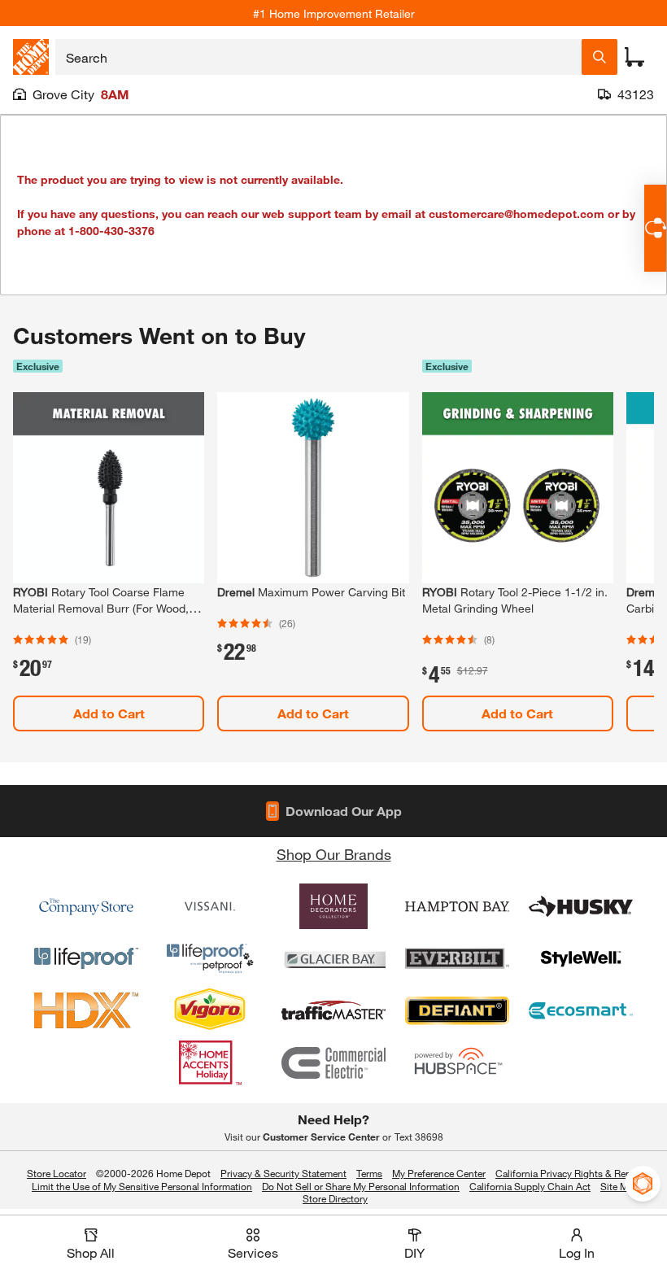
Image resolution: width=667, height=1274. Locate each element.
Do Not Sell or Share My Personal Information (361, 1186)
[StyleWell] (581, 958)
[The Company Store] (86, 906)
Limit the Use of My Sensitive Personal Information (142, 1186)
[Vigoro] (210, 1010)
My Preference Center (439, 1173)
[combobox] (318, 57)
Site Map (619, 1187)
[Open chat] (655, 228)
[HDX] (86, 1010)
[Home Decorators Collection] (333, 906)
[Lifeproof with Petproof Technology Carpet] (210, 958)
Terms (369, 1173)
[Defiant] (457, 1010)
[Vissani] (210, 906)
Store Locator (56, 1173)
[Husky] (581, 906)
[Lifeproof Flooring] (86, 958)
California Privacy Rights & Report (569, 1173)
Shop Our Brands (334, 854)
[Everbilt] (457, 958)
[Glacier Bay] (333, 958)
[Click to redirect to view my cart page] (634, 57)
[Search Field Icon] (599, 57)
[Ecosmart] (581, 1010)
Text (419, 1136)
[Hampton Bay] (457, 906)
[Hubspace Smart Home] (457, 1062)
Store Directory (335, 1199)
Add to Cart (109, 713)
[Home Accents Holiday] (210, 1062)
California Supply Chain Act (530, 1186)
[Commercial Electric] (333, 1062)
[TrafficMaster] (333, 1010)
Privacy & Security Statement (283, 1173)
